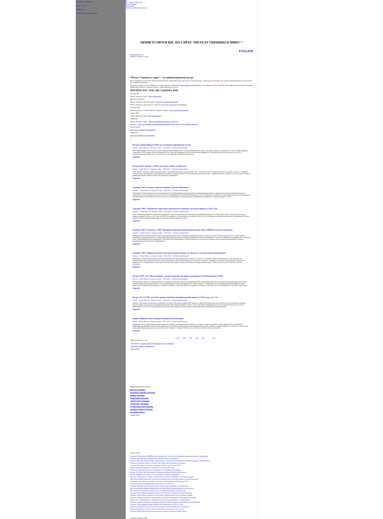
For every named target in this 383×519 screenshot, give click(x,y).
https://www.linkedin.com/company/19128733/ (163, 121)
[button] (77, 1)
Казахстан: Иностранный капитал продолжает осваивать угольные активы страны (158, 511)
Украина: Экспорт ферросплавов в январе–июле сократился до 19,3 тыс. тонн (156, 504)
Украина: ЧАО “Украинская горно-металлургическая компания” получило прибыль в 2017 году (175, 209)
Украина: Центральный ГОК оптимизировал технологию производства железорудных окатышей (163, 497)
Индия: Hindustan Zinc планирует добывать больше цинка (158, 318)
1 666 (196, 338)
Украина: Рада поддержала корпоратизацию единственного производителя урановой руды (161, 493)
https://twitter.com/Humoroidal (179, 110)
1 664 (184, 338)
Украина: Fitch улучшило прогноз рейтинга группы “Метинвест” (161, 187)
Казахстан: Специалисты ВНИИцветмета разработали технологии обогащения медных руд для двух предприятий (169, 456)
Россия (135, 148)
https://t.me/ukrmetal (154, 96)
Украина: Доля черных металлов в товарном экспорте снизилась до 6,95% (155, 465)
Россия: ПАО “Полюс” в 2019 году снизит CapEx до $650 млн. (160, 166)
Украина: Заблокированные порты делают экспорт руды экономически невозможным (159, 486)
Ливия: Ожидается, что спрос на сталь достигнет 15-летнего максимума (154, 474)
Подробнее (136, 157)
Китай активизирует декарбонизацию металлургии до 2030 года (152, 484)
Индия (135, 321)
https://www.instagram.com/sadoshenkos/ (143, 130)
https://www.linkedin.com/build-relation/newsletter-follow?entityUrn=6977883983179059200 (167, 124)
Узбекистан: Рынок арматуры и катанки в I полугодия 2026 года (152, 467)
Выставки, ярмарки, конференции (142, 346)
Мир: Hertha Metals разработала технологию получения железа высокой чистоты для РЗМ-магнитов (164, 479)
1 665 (190, 338)
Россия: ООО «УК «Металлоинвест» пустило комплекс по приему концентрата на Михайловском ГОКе (178, 276)
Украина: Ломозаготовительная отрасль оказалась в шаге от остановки (154, 458)
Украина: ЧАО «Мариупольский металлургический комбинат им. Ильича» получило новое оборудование (179, 253)
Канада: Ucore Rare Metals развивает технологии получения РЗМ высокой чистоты (158, 472)
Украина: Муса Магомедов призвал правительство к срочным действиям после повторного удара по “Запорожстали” (170, 461)
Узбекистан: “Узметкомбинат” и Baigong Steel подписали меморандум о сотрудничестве (160, 500)
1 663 (177, 338)
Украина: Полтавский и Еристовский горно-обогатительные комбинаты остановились (159, 507)
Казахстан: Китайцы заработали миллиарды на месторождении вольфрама (155, 470)
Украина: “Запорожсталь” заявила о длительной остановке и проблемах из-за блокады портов (162, 477)
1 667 (203, 338)
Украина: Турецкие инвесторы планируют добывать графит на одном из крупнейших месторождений (165, 502)
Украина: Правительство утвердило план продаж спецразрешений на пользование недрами (161, 495)
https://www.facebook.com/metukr (167, 102)
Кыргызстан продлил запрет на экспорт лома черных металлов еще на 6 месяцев (157, 463)
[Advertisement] (191, 26)
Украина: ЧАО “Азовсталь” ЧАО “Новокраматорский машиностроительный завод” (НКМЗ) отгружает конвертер (182, 230)
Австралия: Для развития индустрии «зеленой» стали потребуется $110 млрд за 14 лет (159, 481)
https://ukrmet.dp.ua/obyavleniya (191, 85)
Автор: (150, 148)
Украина (135, 190)
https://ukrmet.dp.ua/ (154, 116)
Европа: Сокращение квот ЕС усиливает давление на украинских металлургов (157, 509)
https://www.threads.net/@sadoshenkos (142, 135)
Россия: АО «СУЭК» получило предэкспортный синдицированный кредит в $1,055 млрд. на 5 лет (175, 297)
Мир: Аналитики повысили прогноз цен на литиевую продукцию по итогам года (158, 490)
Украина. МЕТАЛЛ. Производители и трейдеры (157, 343)
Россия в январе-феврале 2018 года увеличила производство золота (162, 145)
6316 (213, 338)
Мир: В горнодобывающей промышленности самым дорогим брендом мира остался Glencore (162, 488)
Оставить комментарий (179, 148)
